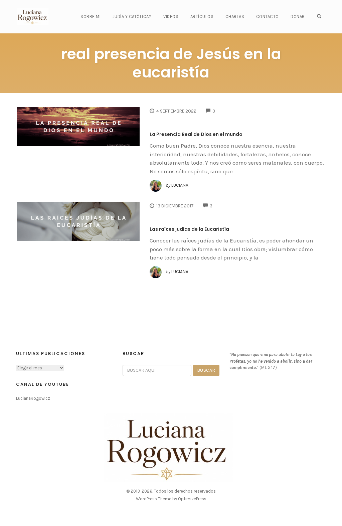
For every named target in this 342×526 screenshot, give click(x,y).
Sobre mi (90, 16)
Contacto (267, 16)
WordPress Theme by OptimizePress (171, 498)
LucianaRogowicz (33, 398)
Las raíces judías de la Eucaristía (189, 229)
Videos (170, 16)
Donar (298, 16)
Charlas (234, 16)
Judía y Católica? (132, 16)
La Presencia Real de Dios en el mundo (196, 134)
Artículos (202, 16)
